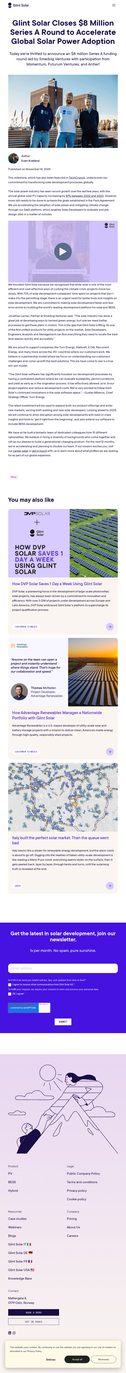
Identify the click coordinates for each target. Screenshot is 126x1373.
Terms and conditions (82, 1182)
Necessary (103, 1359)
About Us (73, 1227)
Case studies (17, 1219)
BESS (12, 1182)
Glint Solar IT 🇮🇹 (19, 1244)
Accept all (77, 1359)
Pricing (72, 1219)
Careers (72, 1236)
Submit (63, 1021)
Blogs (12, 1236)
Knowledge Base (20, 1278)
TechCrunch (77, 178)
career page (20, 451)
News (13, 477)
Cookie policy (76, 1199)
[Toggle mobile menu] (114, 5)
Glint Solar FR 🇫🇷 (20, 1261)
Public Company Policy (83, 1173)
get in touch (39, 451)
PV (10, 1173)
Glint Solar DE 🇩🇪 (20, 1253)
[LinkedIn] (9, 1332)
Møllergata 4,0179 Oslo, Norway (21, 1300)
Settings (50, 1359)
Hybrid (13, 1190)
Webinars (14, 1227)
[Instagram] (13, 1332)
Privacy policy (77, 1190)
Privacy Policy (34, 1351)
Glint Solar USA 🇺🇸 (21, 1270)
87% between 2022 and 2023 (85, 196)
